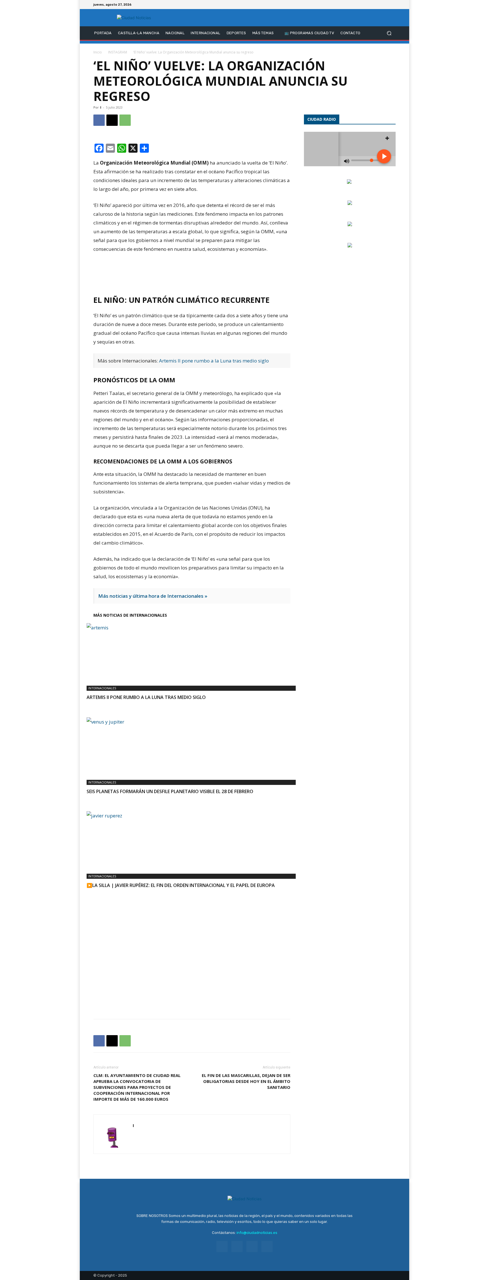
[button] (389, 33)
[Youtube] (392, 4)
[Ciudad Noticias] (134, 18)
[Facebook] (371, 4)
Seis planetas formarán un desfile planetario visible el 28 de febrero (170, 791)
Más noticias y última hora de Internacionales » (152, 596)
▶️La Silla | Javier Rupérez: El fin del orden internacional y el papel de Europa (181, 885)
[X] (385, 4)
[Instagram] (378, 4)
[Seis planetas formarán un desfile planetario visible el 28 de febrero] (192, 745)
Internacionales (102, 688)
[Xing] (137, 1137)
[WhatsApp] (125, 120)
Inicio (97, 52)
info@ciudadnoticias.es (257, 1233)
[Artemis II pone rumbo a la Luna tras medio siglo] (192, 651)
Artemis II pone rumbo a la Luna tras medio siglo (214, 360)
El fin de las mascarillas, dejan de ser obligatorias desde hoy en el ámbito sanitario (246, 1081)
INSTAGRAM (117, 52)
